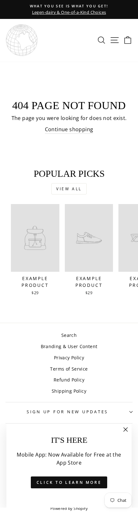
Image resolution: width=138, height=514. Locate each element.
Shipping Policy (69, 391)
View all (69, 189)
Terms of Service (69, 369)
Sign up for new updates (67, 412)
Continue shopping (69, 129)
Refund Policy (69, 380)
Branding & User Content (69, 346)
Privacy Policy (69, 358)
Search (69, 335)
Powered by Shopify (69, 508)
